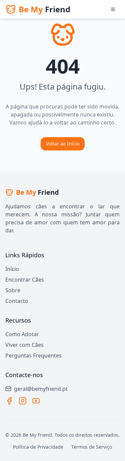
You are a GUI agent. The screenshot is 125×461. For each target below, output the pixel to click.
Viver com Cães (24, 344)
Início (12, 269)
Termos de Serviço (91, 447)
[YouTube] (36, 401)
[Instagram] (23, 401)
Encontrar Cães (24, 279)
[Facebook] (9, 401)
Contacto (16, 301)
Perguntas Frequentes (33, 355)
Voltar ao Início (62, 143)
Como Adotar (22, 334)
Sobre (12, 290)
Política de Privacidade (38, 447)
